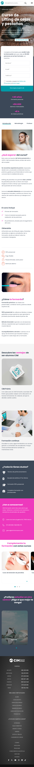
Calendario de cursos (17, 737)
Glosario (17, 757)
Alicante (9, 670)
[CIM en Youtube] (15, 760)
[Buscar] (25, 3)
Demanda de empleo (17, 708)
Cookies (17, 742)
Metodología (19, 123)
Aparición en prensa (17, 702)
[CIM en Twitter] (11, 760)
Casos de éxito (17, 699)
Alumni (17, 697)
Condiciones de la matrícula (17, 751)
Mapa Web (17, 754)
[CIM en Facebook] (8, 760)
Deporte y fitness (17, 728)
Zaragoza (9, 685)
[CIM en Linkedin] (22, 760)
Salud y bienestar (17, 726)
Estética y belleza (17, 734)
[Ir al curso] (26, 581)
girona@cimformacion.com (14, 530)
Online (9, 687)
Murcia (9, 679)
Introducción (6, 123)
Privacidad (17, 748)
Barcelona (9, 673)
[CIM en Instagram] (18, 760)
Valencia (9, 682)
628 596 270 (18, 525)
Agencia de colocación (17, 711)
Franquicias (17, 714)
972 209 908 (9, 525)
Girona (9, 676)
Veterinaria (17, 723)
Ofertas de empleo (17, 705)
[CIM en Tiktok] (25, 760)
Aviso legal (16, 83)
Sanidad (17, 731)
